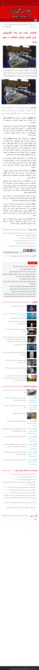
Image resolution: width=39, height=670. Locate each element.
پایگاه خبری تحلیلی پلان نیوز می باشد (18, 669)
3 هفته (32, 505)
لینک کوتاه (21, 252)
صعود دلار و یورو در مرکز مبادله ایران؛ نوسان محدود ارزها (22, 271)
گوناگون (34, 302)
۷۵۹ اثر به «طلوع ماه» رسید (19, 345)
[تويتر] (24, 250)
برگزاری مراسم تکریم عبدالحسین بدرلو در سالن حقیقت (23, 291)
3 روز (9, 474)
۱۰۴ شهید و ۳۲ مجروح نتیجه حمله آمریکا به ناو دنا (15, 436)
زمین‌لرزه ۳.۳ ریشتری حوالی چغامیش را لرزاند (24, 241)
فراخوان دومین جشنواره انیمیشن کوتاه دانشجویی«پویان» (22, 289)
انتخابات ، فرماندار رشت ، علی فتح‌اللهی (19, 256)
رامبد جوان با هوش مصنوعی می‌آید (27, 269)
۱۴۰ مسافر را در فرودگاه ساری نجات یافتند (26, 243)
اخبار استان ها (32, 27)
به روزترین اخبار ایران (30, 386)
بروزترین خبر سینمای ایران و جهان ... (25, 470)
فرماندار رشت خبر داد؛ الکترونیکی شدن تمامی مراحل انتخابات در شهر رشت (19, 37)
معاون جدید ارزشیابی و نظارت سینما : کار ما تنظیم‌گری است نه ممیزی (19, 502)
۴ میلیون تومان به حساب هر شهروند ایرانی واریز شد (14, 460)
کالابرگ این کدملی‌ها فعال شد (19, 413)
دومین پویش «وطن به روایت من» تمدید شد (16, 421)
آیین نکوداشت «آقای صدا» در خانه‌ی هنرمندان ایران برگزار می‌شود (20, 507)
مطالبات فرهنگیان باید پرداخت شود (27, 238)
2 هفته (15, 479)
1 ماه (32, 510)
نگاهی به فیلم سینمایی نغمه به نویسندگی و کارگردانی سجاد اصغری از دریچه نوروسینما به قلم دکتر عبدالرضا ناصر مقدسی (15, 378)
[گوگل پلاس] (27, 250)
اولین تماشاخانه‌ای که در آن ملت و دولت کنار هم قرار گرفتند (22, 246)
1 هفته (16, 477)
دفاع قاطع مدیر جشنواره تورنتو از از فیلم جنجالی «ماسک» (22, 286)
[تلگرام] (34, 250)
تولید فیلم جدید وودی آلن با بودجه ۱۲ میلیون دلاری (24, 266)
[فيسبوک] (31, 250)
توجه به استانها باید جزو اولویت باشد (27, 279)
